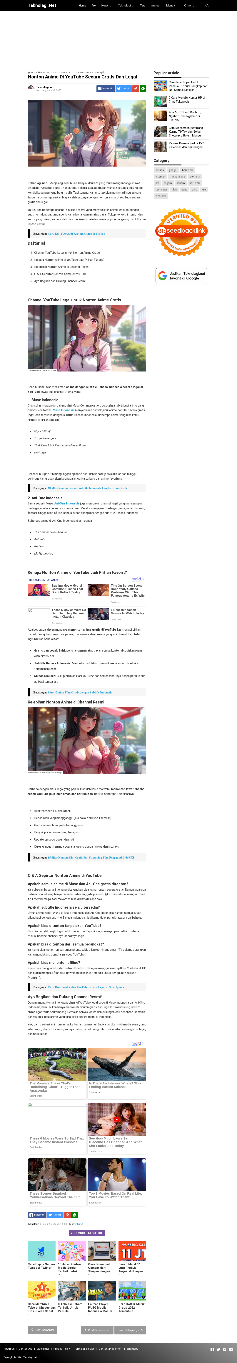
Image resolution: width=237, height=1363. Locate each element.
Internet (156, 5)
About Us (9, 1348)
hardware (187, 170)
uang (184, 189)
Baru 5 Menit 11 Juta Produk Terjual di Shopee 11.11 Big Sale (130, 1269)
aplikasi (160, 170)
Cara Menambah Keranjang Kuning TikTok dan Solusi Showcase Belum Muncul (186, 131)
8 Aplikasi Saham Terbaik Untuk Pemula (70, 1307)
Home (82, 5)
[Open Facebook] (212, 1349)
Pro (94, 5)
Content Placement (110, 1348)
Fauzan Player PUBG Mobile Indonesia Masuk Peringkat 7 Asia (100, 1309)
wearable (161, 196)
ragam (168, 183)
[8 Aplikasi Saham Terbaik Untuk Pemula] (72, 1290)
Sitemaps (132, 1348)
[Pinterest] (135, 88)
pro (157, 183)
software (195, 183)
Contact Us (25, 1348)
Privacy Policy (62, 1348)
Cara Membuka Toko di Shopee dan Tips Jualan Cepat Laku (42, 1309)
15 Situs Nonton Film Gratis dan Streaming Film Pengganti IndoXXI (91, 857)
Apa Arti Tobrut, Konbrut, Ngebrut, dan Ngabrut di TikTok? (185, 116)
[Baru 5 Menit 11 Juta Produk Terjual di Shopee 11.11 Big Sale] (132, 1251)
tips (174, 189)
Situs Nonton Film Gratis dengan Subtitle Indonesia (80, 692)
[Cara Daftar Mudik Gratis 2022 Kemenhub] (132, 1290)
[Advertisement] (118, 39)
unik (194, 189)
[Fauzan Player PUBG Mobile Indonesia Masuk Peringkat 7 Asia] (102, 1290)
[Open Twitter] (218, 1349)
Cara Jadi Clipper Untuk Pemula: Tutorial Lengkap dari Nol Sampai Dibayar (188, 86)
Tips (142, 5)
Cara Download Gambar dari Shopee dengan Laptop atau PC (99, 1269)
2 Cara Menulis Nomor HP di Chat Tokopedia (187, 99)
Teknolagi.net (30, 1357)
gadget (173, 170)
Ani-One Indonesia (66, 503)
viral (203, 189)
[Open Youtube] (231, 1349)
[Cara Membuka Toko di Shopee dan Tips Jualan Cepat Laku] (42, 1290)
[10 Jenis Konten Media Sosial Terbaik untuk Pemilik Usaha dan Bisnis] (72, 1251)
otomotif (195, 176)
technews (162, 189)
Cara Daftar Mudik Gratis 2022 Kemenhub (131, 1307)
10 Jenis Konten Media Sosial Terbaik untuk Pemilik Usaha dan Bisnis (71, 1271)
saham (180, 183)
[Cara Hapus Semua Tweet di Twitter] (42, 1251)
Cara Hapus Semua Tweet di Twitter (41, 1266)
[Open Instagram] (225, 1349)
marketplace (177, 176)
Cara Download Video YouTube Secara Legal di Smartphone (86, 987)
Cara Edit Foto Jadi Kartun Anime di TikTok (76, 233)
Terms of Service (84, 1348)
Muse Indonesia (63, 410)
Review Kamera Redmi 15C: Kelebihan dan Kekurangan (186, 145)
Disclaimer (43, 1348)
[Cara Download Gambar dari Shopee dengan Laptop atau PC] (102, 1251)
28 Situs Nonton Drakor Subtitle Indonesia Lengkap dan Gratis (87, 488)
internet (79, 1224)
